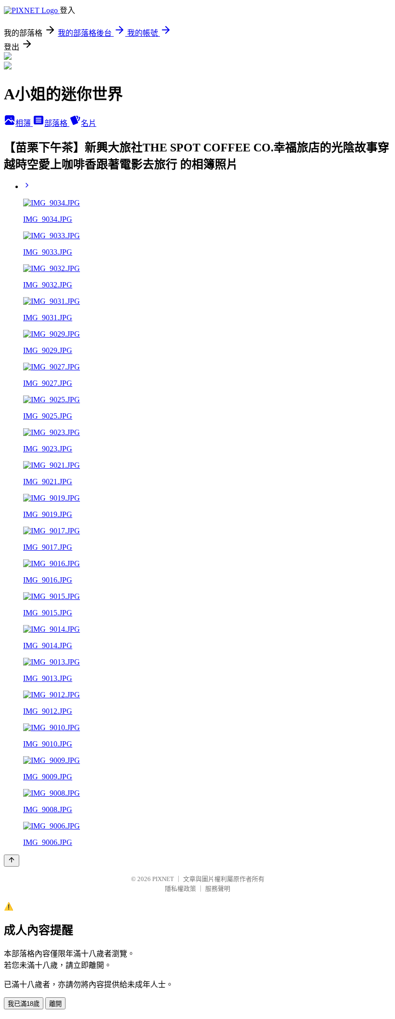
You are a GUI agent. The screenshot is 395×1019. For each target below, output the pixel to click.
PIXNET (163, 879)
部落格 (56, 123)
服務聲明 (217, 888)
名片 (88, 123)
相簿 (24, 123)
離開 (55, 1003)
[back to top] (11, 861)
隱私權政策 (180, 888)
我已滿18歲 (24, 1003)
